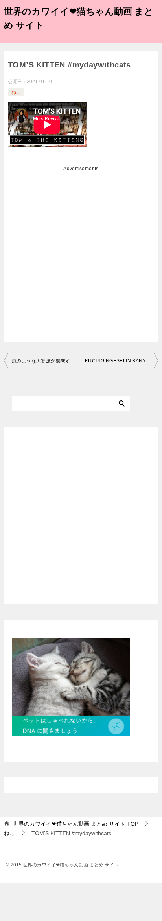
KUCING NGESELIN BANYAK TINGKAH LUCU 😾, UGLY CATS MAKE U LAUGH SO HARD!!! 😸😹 (121, 361)
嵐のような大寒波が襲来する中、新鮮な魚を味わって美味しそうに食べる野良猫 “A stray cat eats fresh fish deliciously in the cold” (46, 361)
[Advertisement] (81, 256)
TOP (75, 824)
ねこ (16, 92)
